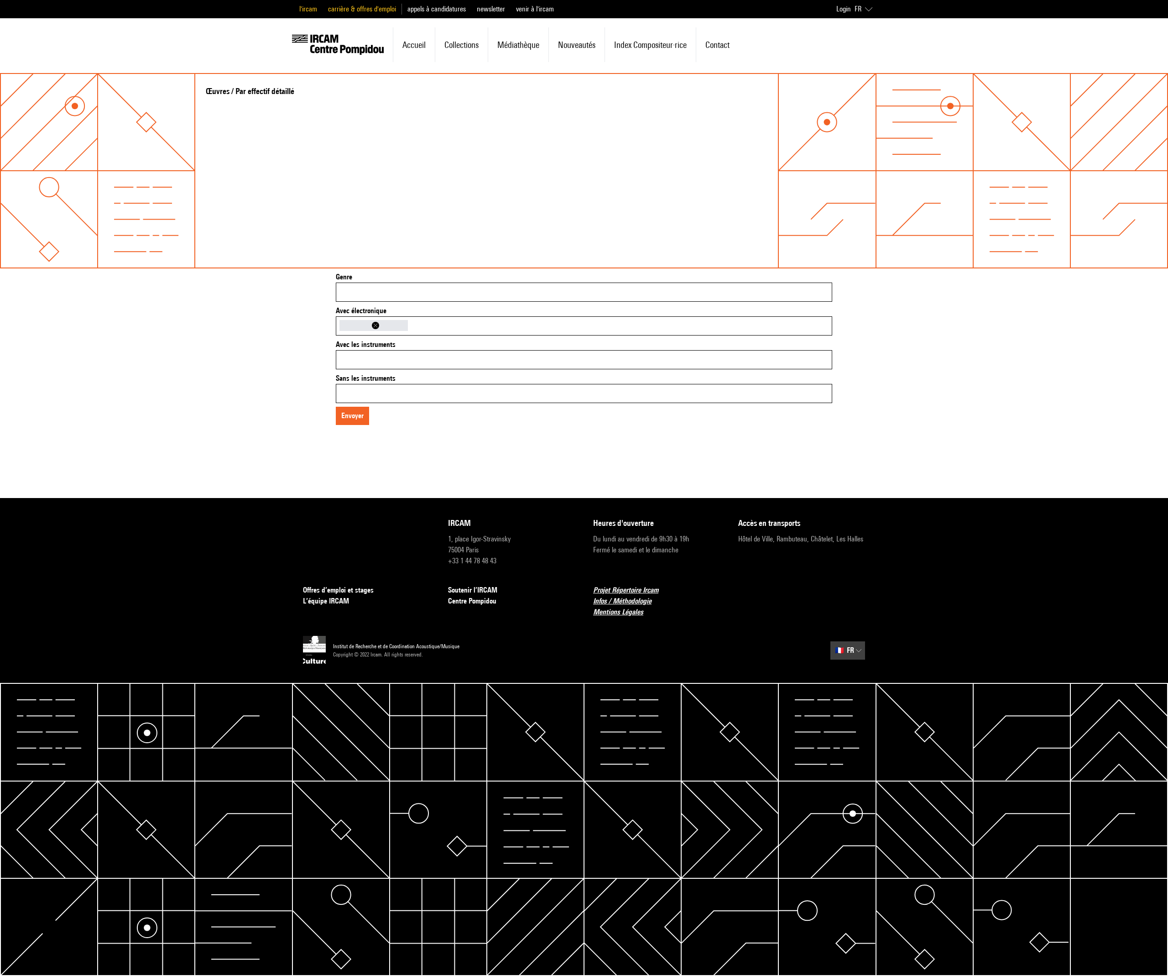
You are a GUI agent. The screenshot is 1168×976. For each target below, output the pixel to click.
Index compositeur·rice (650, 45)
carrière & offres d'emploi (362, 9)
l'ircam (308, 9)
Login (843, 9)
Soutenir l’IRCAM (472, 590)
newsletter (491, 9)
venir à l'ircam (535, 9)
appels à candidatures (436, 9)
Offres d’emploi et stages (338, 590)
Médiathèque (518, 45)
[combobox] (584, 292)
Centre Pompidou (472, 601)
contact (717, 45)
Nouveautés (576, 45)
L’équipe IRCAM (326, 601)
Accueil (414, 45)
